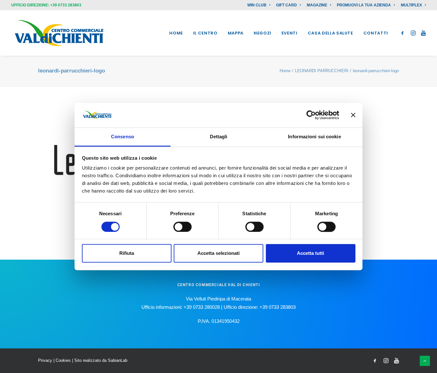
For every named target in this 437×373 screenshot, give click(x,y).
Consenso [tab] (122, 136)
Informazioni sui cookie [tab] (314, 136)
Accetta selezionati (218, 253)
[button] (404, 33)
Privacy (45, 360)
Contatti (375, 33)
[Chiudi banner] (353, 115)
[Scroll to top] (425, 360)
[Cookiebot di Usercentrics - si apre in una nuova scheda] (311, 115)
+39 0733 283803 (65, 5)
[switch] (182, 227)
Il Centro (205, 33)
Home (176, 33)
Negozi (262, 33)
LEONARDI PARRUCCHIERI (321, 70)
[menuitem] (260, 5)
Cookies (63, 360)
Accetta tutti (310, 253)
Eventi (290, 33)
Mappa (235, 33)
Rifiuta (126, 253)
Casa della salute (330, 33)
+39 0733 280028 (202, 307)
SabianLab (117, 360)
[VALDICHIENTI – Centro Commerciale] (59, 33)
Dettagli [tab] (218, 136)
